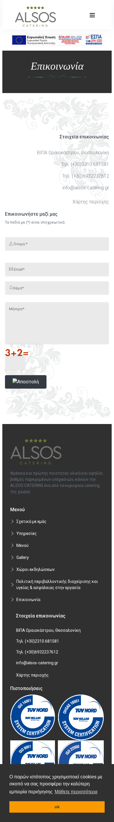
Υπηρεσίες (26, 533)
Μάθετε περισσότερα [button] (76, 791)
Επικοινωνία (28, 599)
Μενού (22, 545)
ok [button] (57, 806)
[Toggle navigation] (92, 15)
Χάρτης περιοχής (90, 202)
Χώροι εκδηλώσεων (35, 569)
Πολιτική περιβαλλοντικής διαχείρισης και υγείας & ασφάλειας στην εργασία (57, 584)
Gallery (22, 557)
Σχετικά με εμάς (31, 521)
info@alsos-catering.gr (86, 188)
